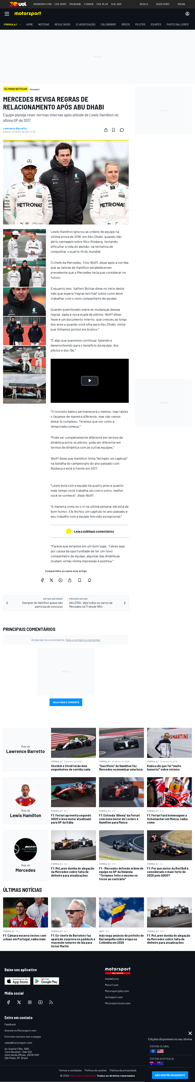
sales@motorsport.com (18, 1042)
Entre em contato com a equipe (23, 1036)
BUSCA (144, 4)
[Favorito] (113, 130)
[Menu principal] (7, 14)
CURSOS (89, 4)
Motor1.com (111, 984)
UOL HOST (60, 4)
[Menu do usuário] (187, 14)
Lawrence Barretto (15, 128)
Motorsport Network (83, 1075)
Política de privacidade (123, 1070)
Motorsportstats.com (117, 1003)
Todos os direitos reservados (116, 1075)
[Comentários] (123, 130)
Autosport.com (114, 997)
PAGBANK (75, 4)
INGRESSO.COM (43, 4)
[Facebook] (42, 580)
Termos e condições (70, 1070)
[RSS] (51, 1002)
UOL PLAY (102, 4)
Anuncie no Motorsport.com (20, 1030)
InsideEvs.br (112, 978)
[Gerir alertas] (89, 580)
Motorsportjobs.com (117, 991)
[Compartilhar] (106, 130)
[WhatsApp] (60, 580)
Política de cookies (96, 1070)
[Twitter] (51, 580)
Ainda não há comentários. (66, 640)
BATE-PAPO (162, 4)
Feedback (10, 1024)
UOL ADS (116, 4)
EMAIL (181, 4)
